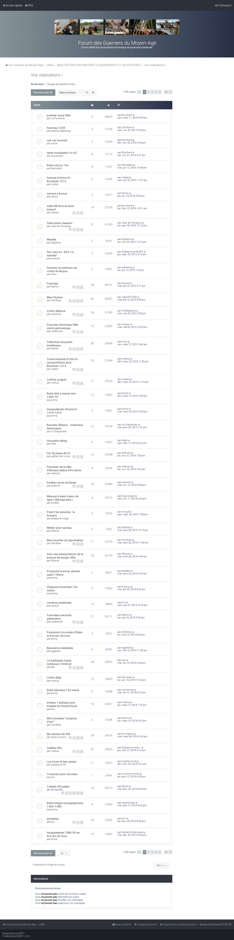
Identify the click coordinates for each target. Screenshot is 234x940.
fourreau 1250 (56, 127)
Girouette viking (57, 440)
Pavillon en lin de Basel (61, 482)
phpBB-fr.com (22, 936)
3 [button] (152, 92)
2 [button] (148, 92)
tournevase (57, 155)
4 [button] (156, 92)
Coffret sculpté (56, 379)
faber (125, 440)
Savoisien (127, 677)
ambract (55, 258)
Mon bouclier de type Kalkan (65, 540)
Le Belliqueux (129, 310)
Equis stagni (128, 496)
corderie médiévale (59, 602)
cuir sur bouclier (57, 140)
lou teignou (128, 733)
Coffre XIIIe (54, 677)
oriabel (54, 184)
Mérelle (51, 239)
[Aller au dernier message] (134, 115)
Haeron (55, 286)
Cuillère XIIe (54, 748)
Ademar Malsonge (61, 130)
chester (55, 212)
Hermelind (56, 168)
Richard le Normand (132, 832)
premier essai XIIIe (59, 115)
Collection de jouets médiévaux (59, 343)
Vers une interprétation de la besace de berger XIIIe (65, 555)
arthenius (127, 267)
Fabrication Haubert (59, 223)
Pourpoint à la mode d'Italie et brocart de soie (64, 634)
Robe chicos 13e (57, 165)
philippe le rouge (60, 518)
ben (53, 667)
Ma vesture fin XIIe (58, 734)
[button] (139, 92)
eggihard (55, 651)
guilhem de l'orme (60, 456)
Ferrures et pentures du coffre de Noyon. (62, 269)
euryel (54, 143)
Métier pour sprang (59, 527)
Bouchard (127, 115)
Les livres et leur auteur (62, 761)
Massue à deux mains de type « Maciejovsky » (62, 498)
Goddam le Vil (58, 764)
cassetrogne (128, 802)
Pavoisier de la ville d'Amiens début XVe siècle (64, 468)
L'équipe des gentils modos (60, 84)
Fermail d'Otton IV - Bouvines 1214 (59, 179)
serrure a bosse (57, 193)
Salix (53, 443)
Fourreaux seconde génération (59, 616)
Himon (54, 196)
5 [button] (159, 92)
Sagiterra (56, 242)
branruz (126, 586)
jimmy (54, 400)
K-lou (124, 341)
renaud (125, 283)
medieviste (57, 331)
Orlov (54, 274)
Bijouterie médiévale (60, 648)
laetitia (54, 348)
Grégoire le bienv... (131, 747)
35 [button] (166, 92)
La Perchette (58, 118)
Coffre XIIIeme (56, 311)
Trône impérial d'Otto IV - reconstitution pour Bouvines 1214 (63, 362)
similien (55, 502)
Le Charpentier (59, 431)
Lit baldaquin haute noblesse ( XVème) (59, 662)
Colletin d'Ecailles (58, 786)
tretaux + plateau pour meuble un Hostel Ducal (62, 704)
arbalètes (53, 818)
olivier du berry (59, 737)
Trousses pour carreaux (62, 774)
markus (126, 324)
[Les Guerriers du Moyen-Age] (117, 27)
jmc (124, 602)
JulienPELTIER (129, 297)
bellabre (126, 570)
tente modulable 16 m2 (62, 152)
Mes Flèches (55, 297)
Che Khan (127, 127)
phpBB (19, 933)
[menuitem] (29, 5)
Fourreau (52, 283)
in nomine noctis (130, 773)
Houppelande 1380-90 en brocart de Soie (63, 834)
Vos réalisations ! (47, 75)
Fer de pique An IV (58, 453)
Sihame (55, 530)
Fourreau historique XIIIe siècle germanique (62, 326)
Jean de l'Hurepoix (61, 226)
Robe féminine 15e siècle (63, 690)
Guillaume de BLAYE (132, 251)
